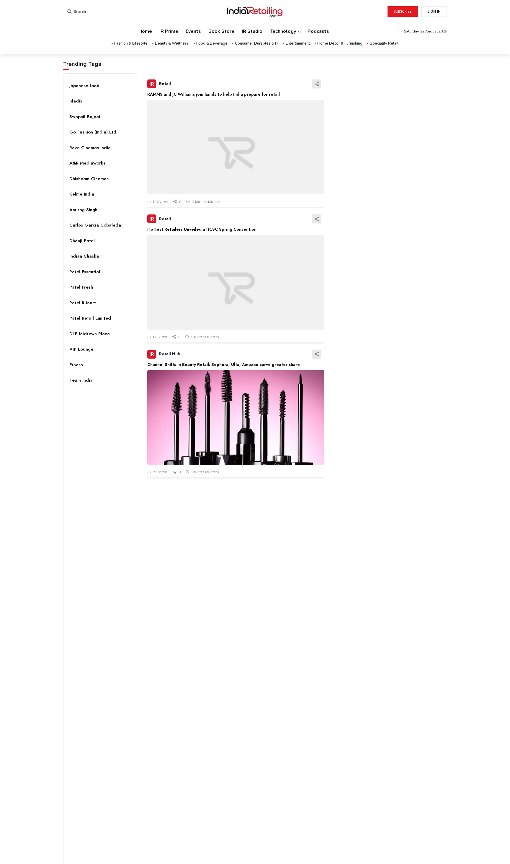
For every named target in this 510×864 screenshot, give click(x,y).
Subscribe (403, 11)
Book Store (221, 31)
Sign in (434, 11)
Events (193, 31)
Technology (283, 31)
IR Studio (252, 31)
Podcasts (318, 31)
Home (145, 31)
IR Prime (168, 31)
